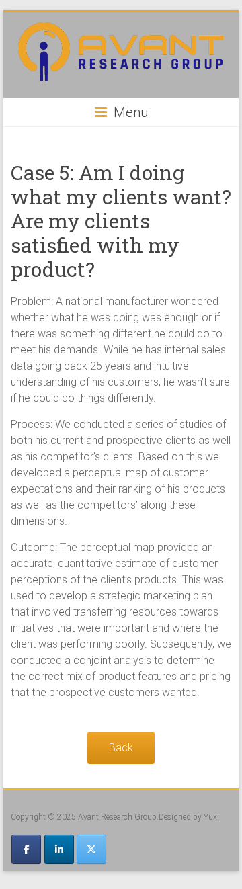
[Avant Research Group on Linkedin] (59, 849)
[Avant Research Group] (121, 28)
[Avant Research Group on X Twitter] (91, 849)
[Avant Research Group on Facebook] (26, 849)
